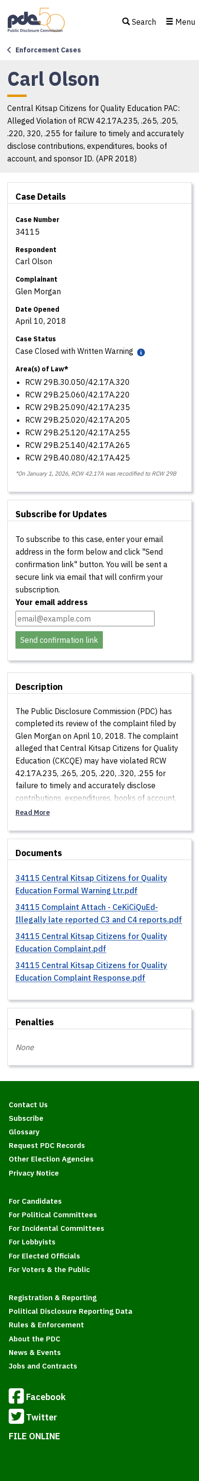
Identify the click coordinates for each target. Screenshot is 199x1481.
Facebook (46, 1396)
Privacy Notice (34, 1173)
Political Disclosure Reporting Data (70, 1311)
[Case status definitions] (140, 352)
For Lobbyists (32, 1241)
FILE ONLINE (34, 1436)
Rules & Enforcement (46, 1324)
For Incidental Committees (56, 1228)
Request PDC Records (47, 1145)
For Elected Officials (44, 1255)
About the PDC (34, 1338)
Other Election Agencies (51, 1158)
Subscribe (26, 1118)
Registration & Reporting (53, 1297)
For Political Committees (53, 1214)
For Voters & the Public (49, 1269)
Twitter (41, 1417)
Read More (32, 812)
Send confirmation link (59, 640)
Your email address (51, 602)
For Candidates (35, 1201)
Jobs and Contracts (43, 1365)
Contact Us (28, 1104)
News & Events (35, 1352)
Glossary (24, 1131)
